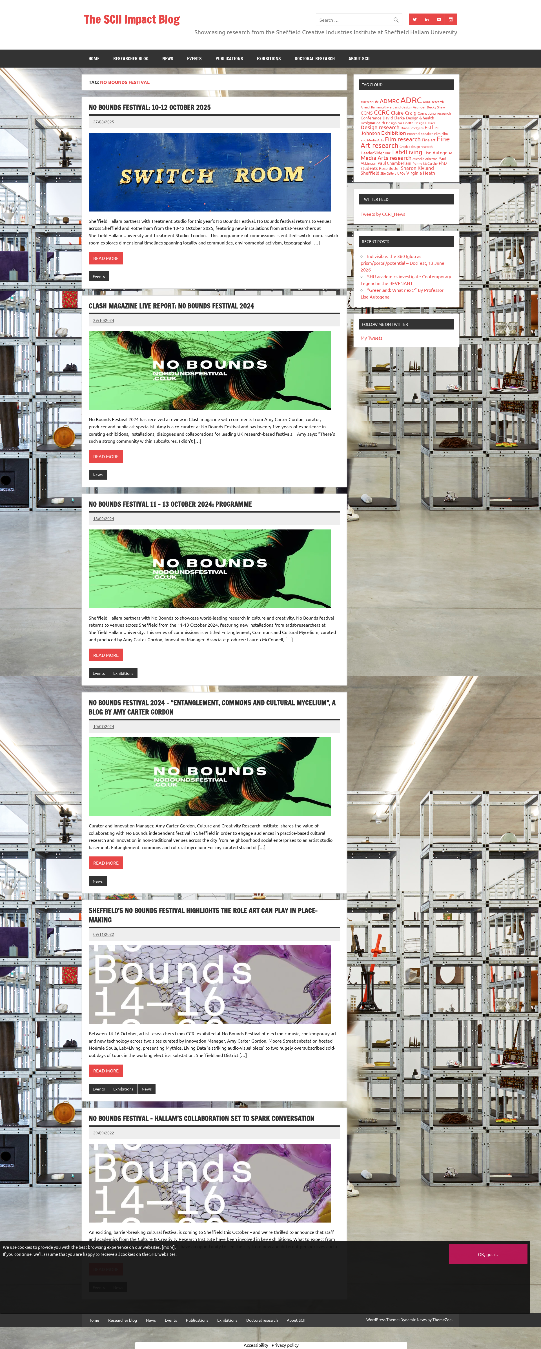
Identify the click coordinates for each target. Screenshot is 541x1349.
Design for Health (399, 123)
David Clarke (394, 117)
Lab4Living (407, 151)
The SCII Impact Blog (131, 19)
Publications (229, 58)
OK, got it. (488, 1254)
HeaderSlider (372, 152)
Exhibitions (269, 58)
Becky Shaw (436, 107)
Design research (380, 127)
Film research (403, 139)
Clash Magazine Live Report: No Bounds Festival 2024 (171, 306)
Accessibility (256, 1345)
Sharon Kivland (417, 168)
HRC (388, 153)
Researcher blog (130, 58)
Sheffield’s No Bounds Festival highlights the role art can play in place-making (203, 915)
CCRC (382, 112)
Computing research (434, 113)
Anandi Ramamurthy (375, 107)
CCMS (367, 112)
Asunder (419, 107)
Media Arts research (386, 157)
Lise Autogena (438, 152)
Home (93, 58)
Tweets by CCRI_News (383, 214)
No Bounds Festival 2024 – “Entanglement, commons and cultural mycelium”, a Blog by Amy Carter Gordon (212, 707)
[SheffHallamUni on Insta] (451, 19)
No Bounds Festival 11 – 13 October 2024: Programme (170, 504)
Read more (106, 258)
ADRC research (433, 101)
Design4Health (373, 122)
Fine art (429, 139)
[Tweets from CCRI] (415, 19)
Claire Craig (403, 112)
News (167, 58)
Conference (371, 117)
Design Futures (424, 123)
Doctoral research (315, 58)
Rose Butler (389, 168)
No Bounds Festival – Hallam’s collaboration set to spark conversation (201, 1118)
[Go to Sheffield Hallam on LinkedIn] (427, 19)
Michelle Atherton (425, 158)
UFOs (401, 173)
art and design (401, 107)
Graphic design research (416, 146)
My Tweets (371, 337)
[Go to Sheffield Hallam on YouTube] (439, 19)
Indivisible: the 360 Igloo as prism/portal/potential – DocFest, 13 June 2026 (402, 262)
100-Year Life (370, 101)
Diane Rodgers (412, 128)
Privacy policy (285, 1345)
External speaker (420, 133)
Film (437, 133)
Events (194, 58)
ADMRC (389, 100)
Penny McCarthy (425, 163)
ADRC (411, 100)
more (168, 1247)
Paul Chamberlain (394, 163)
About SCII (359, 58)
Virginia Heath (420, 172)
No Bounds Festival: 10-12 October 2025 (150, 107)
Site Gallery (388, 173)
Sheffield (370, 172)
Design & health (420, 117)
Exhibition (393, 132)
